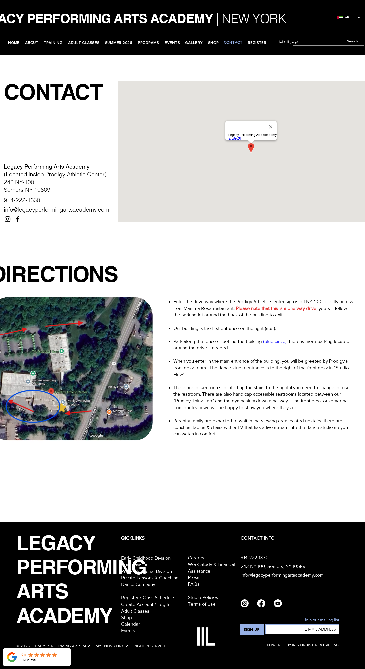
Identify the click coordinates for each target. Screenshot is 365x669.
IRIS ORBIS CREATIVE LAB (315, 645)
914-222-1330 (22, 200)
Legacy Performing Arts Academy (47, 166)
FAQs (194, 584)
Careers (196, 557)
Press (193, 577)
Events (128, 630)
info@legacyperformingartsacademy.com (56, 209)
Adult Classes (135, 611)
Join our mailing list (321, 619)
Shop (126, 617)
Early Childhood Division (146, 558)
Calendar (130, 624)
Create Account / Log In (145, 604)
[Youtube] (278, 603)
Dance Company (138, 584)
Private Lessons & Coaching (150, 577)
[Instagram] (7, 219)
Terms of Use (202, 604)
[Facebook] (17, 219)
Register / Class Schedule (147, 597)
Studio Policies (203, 597)
